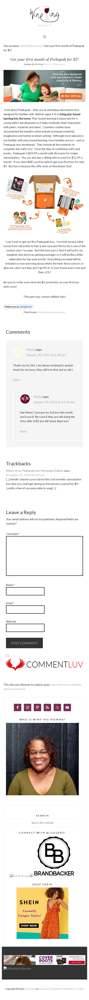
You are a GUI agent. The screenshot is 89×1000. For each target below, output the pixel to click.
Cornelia (30, 988)
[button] (45, 36)
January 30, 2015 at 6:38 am (46, 355)
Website (11, 621)
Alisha (37, 396)
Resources (59, 312)
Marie (30, 349)
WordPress (69, 988)
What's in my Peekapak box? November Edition (34, 470)
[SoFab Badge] (20, 876)
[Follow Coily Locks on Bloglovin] (18, 307)
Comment (13, 533)
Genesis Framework (50, 988)
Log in (81, 988)
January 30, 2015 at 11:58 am (54, 402)
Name (10, 585)
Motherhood (45, 312)
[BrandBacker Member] (54, 876)
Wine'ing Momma (44, 16)
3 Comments (59, 64)
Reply (16, 379)
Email (10, 603)
